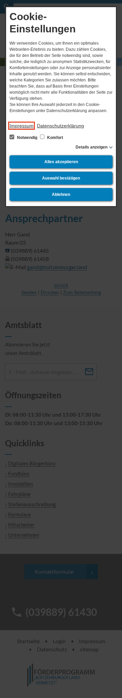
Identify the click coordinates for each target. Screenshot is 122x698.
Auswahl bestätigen (61, 178)
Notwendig (27, 137)
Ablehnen (61, 194)
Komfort (54, 137)
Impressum (21, 125)
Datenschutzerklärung (60, 125)
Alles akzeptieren (61, 161)
